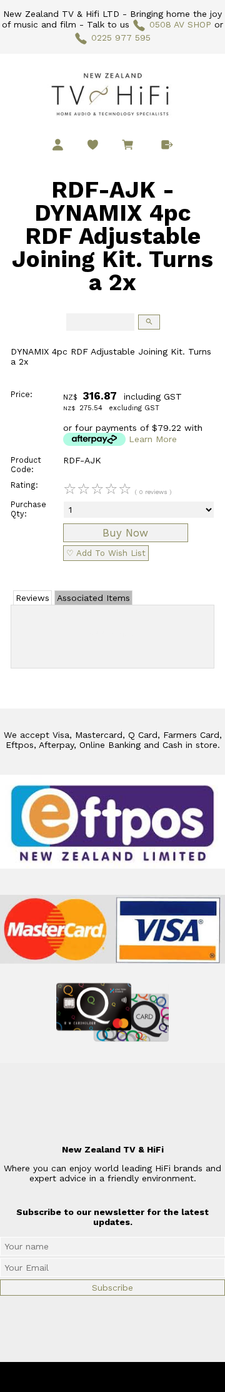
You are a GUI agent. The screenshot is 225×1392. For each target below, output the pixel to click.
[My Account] (58, 144)
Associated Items (93, 598)
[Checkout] (167, 144)
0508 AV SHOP (180, 24)
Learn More (153, 439)
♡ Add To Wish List (106, 553)
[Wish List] (93, 144)
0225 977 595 (121, 38)
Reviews (32, 598)
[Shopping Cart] (130, 146)
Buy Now (125, 533)
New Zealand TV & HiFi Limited (146, 1377)
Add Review (113, 634)
